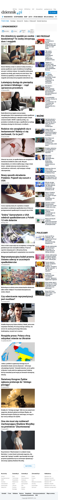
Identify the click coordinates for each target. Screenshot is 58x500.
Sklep (54, 9)
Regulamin (28, 493)
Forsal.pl (3, 481)
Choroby (34, 483)
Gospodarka (15, 480)
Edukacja (23, 480)
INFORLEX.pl (27, 9)
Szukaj (54, 12)
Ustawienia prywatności (27, 495)
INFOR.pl (15, 9)
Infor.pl (2, 476)
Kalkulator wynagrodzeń (50, 487)
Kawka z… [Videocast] (30, 21)
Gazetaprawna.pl (5, 478)
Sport (13, 483)
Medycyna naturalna (36, 481)
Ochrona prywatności (39, 493)
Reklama (15, 493)
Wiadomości (15, 481)
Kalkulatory (48, 473)
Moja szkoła (24, 481)
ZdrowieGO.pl (39, 9)
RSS (36, 495)
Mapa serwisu (51, 493)
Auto (13, 476)
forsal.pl (21, 9)
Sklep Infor (3, 487)
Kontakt (4, 493)
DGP (33, 9)
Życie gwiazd (24, 483)
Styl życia (34, 487)
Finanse (33, 478)
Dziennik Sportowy (42, 21)
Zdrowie (14, 485)
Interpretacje (4, 485)
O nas (9, 493)
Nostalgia (12, 21)
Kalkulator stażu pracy (50, 480)
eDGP (2, 480)
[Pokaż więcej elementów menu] (56, 17)
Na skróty (4, 473)
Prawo (33, 476)
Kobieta (23, 476)
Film (22, 485)
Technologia (15, 478)
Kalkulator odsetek (49, 483)
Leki (33, 480)
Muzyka (23, 487)
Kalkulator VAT (48, 481)
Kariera (21, 493)
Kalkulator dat (48, 476)
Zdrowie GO (20, 21)
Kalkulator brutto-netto (50, 485)
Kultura (23, 489)
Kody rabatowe (25, 478)
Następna (28, 466)
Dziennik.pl (15, 473)
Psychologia (34, 485)
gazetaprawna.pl (48, 9)
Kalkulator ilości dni (49, 478)
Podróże (14, 487)
